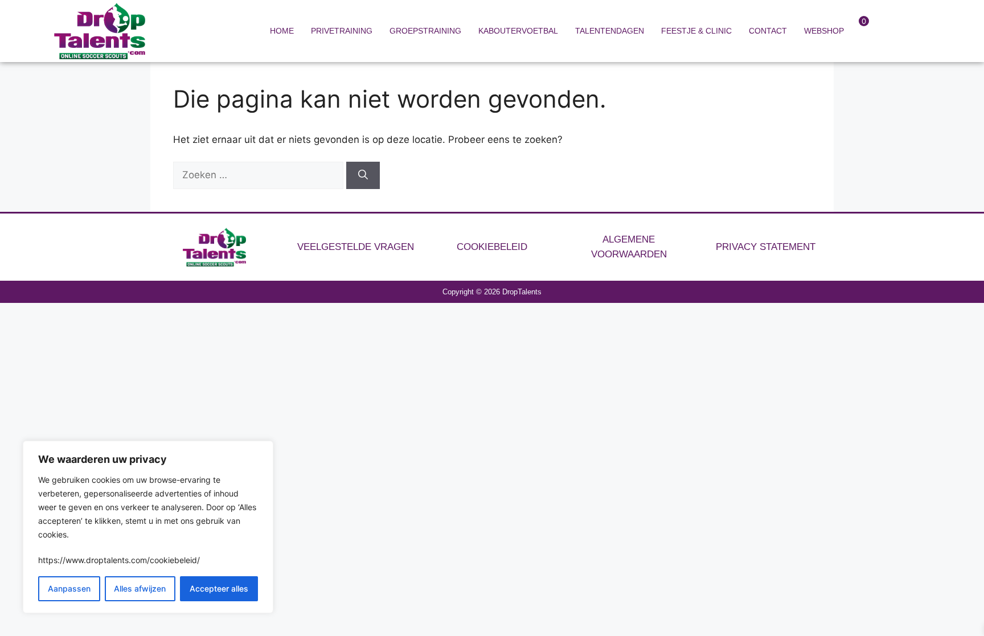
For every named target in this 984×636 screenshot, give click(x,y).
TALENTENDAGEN (609, 30)
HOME (282, 30)
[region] (148, 527)
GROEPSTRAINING (425, 30)
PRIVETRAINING (341, 30)
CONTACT (768, 30)
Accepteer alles (219, 588)
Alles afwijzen (140, 588)
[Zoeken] (363, 175)
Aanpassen (69, 588)
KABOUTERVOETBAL (518, 30)
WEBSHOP (824, 30)
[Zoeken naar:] (259, 174)
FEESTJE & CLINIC (696, 30)
